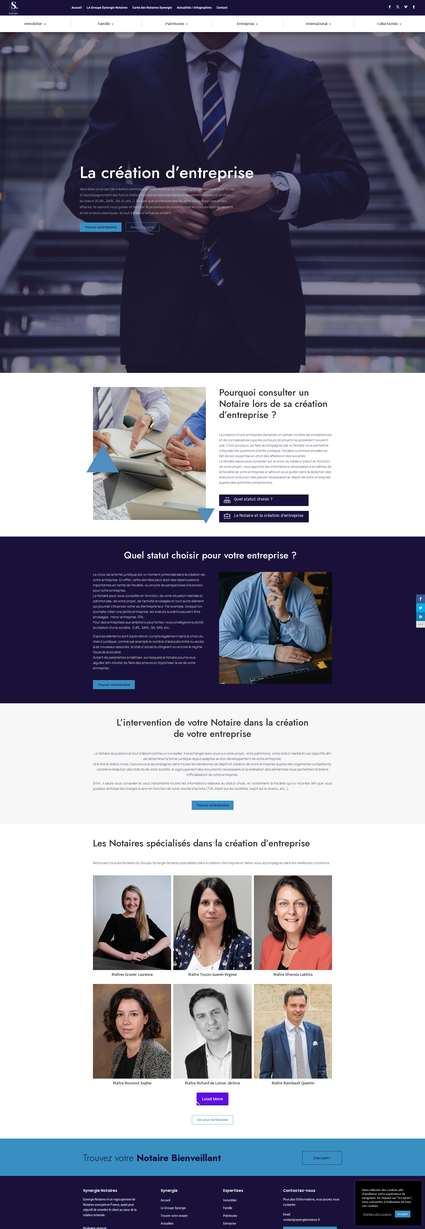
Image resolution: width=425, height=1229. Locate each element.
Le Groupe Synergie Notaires (107, 8)
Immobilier (33, 24)
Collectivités (387, 24)
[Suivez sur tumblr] (414, 7)
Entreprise (245, 24)
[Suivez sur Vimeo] (406, 7)
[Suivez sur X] (398, 7)
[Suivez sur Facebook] (390, 7)
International (316, 24)
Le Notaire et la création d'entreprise (268, 515)
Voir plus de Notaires (212, 1120)
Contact (222, 8)
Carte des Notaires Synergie (152, 8)
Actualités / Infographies (194, 8)
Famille (104, 24)
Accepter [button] (403, 1214)
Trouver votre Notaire (100, 227)
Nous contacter (142, 227)
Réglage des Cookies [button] (377, 1214)
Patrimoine (175, 24)
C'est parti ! (322, 1158)
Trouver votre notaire (174, 1216)
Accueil (76, 8)
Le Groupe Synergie (173, 1208)
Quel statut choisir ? (253, 499)
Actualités (167, 1223)
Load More (212, 1099)
